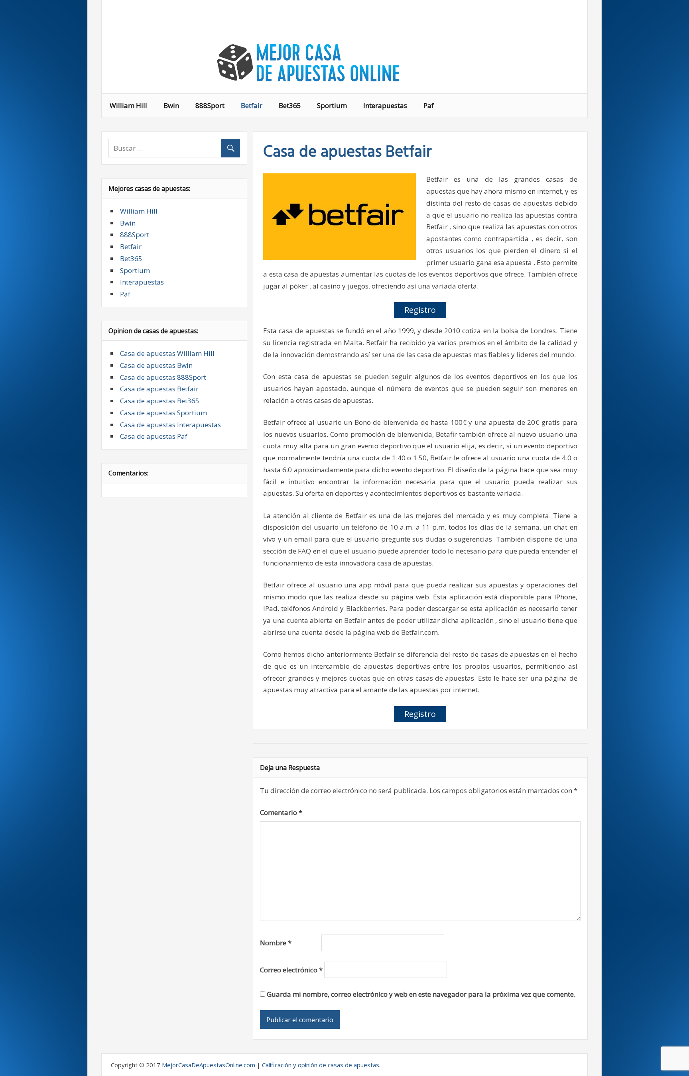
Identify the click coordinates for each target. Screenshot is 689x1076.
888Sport (209, 105)
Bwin (171, 105)
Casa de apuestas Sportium (163, 412)
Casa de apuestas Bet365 (159, 400)
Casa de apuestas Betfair (159, 388)
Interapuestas (385, 105)
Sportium (332, 105)
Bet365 (290, 105)
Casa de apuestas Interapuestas (170, 424)
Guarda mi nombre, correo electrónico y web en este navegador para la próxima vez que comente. (421, 994)
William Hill (128, 105)
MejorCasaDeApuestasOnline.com (208, 1065)
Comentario (281, 812)
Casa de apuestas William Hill (167, 353)
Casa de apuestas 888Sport (163, 377)
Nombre (275, 942)
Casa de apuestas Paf (153, 436)
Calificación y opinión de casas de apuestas (320, 1065)
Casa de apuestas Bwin (156, 365)
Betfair (251, 105)
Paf (428, 105)
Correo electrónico (291, 969)
